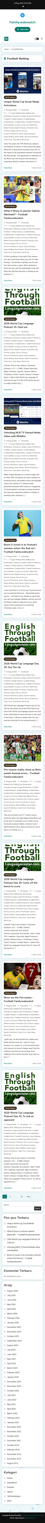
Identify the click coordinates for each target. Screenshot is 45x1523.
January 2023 (13, 1422)
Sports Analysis (29, 134)
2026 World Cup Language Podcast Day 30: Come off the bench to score (20, 883)
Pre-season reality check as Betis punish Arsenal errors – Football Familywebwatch (22, 773)
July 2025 (11, 1350)
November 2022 (14, 1431)
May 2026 (11, 1304)
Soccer (24, 131)
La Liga (17, 125)
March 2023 (12, 1413)
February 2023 (13, 1418)
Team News (17, 140)
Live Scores (25, 125)
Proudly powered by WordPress (31, 1515)
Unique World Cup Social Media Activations (21, 103)
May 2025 (11, 1359)
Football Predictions (33, 122)
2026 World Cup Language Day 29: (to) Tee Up (21, 665)
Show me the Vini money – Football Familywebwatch (19, 999)
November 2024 (14, 1386)
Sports (21, 134)
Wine (9, 1501)
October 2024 (13, 1391)
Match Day (33, 125)
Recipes (10, 1487)
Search (6, 1205)
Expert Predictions (34, 116)
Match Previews (20, 128)
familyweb (25, 110)
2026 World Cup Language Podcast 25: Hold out (19, 325)
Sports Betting (9, 137)
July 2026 (11, 1295)
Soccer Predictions (11, 134)
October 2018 (13, 1445)
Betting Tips (30, 113)
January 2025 (13, 1377)
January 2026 (13, 1322)
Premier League (9, 131)
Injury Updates (9, 125)
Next (28, 1197)
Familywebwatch (23, 22)
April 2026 (11, 1309)
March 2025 (12, 1368)
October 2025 (13, 1336)
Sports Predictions (31, 137)
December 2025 (14, 1327)
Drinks (10, 1478)
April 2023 (11, 1409)
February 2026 (13, 1318)
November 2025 (14, 1332)
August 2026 (12, 1291)
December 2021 (14, 1440)
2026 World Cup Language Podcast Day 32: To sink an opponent (19, 1116)
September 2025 (14, 1341)
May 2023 (11, 1404)
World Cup (25, 140)
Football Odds (20, 122)
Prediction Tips (32, 128)
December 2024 (14, 1381)
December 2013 (14, 1459)
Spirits (10, 1492)
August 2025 (12, 1345)
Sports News (19, 137)
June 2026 (11, 1300)
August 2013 (12, 1463)
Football (7, 119)
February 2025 (13, 1372)
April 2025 (11, 1363)
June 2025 (11, 1354)
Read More (8, 168)
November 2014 (14, 1454)
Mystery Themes (29, 1518)
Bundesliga (8, 116)
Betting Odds (20, 113)
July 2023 (11, 1395)
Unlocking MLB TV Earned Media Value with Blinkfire (22, 434)
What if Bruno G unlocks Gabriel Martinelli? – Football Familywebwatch (22, 214)
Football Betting (29, 119)
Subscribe (24, 29)
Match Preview (9, 128)
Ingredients (12, 1482)
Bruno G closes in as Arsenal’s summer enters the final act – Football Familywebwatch (20, 548)
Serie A (18, 131)
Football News (9, 122)
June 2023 (11, 1400)
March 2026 (12, 1313)
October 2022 (13, 1436)
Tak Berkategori (10, 97)
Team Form (8, 140)
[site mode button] (37, 39)
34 (21, 1197)
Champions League (20, 116)
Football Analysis (16, 119)
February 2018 (13, 1449)
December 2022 (14, 1427)
